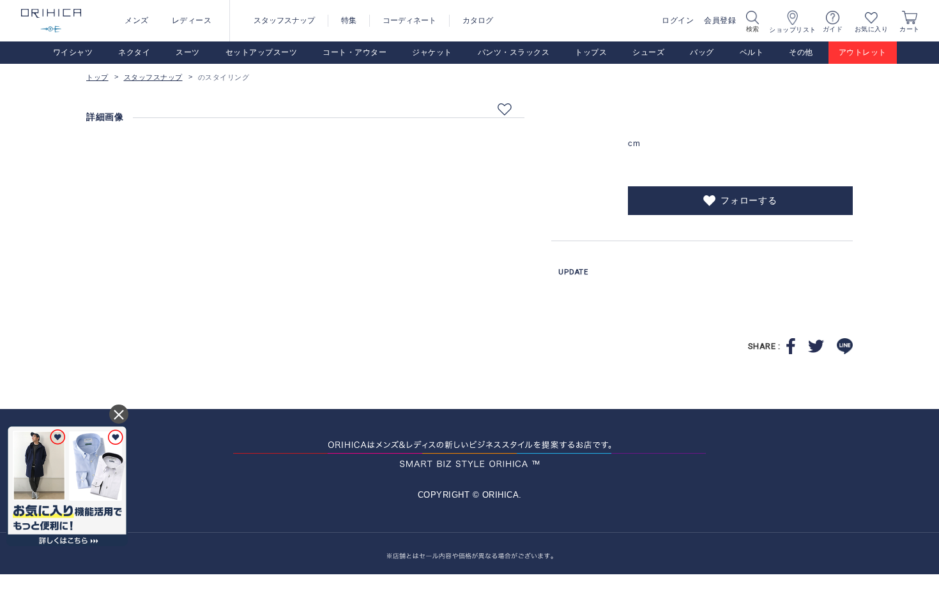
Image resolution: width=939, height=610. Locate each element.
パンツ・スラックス (514, 52)
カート (909, 29)
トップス (591, 52)
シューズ (648, 52)
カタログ (477, 20)
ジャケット (432, 52)
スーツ (188, 52)
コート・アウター (354, 52)
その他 (801, 52)
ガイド (833, 29)
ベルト (752, 52)
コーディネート (409, 20)
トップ (97, 77)
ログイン (678, 20)
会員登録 (720, 20)
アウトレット (863, 52)
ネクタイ (134, 52)
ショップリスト (792, 29)
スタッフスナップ (284, 20)
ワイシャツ (73, 52)
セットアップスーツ (261, 52)
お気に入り (872, 29)
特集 (348, 20)
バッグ (702, 52)
